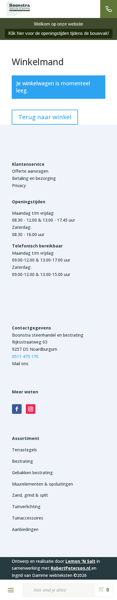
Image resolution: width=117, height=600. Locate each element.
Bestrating (22, 461)
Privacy (19, 185)
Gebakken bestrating (32, 472)
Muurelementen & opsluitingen (42, 484)
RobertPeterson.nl (70, 568)
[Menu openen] (11, 590)
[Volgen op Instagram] (30, 409)
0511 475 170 (25, 356)
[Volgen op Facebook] (17, 409)
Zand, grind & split (30, 495)
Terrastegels (24, 450)
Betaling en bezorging (34, 178)
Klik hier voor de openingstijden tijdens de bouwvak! (58, 33)
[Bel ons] (108, 9)
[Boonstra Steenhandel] (18, 9)
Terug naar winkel (44, 117)
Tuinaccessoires (27, 518)
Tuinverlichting (26, 506)
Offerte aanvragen (30, 171)
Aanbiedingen (25, 529)
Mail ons (20, 363)
